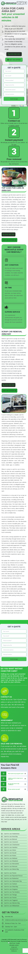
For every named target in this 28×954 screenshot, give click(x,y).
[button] (25, 3)
